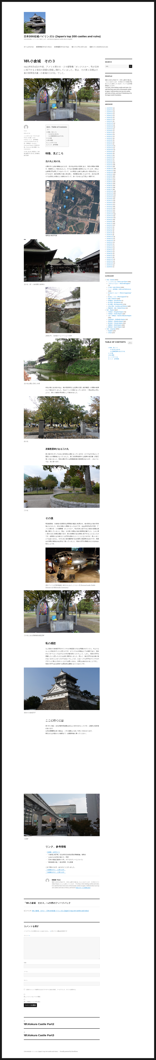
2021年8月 (109, 221)
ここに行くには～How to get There (117, 281)
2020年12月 (110, 236)
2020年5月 (109, 250)
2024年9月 (110, 151)
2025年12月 (110, 123)
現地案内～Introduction (114, 300)
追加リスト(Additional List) (99, 47)
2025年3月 (109, 140)
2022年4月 (109, 206)
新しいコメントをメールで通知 (32, 996)
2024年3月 (109, 163)
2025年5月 (109, 136)
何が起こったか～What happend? (117, 297)
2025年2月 (109, 142)
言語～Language (111, 329)
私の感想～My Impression (115, 304)
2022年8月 (109, 199)
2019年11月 (110, 261)
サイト (26, 980)
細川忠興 (26, 155)
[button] (67, 188)
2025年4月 (109, 138)
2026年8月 (110, 108)
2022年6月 (110, 202)
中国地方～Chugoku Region (115, 312)
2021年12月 (110, 214)
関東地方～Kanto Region (115, 327)
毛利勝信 (37, 153)
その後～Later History (114, 287)
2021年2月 (109, 233)
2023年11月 (110, 170)
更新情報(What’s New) (44, 47)
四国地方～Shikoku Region (115, 321)
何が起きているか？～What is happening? (119, 293)
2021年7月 (109, 223)
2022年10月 (110, 195)
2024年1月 (109, 166)
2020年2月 (109, 255)
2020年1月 (109, 257)
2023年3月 (109, 185)
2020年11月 (110, 238)
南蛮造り (34, 151)
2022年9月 (110, 197)
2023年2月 (109, 187)
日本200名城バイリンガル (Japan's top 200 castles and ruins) (62, 36)
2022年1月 (109, 212)
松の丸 (32, 153)
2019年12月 (110, 259)
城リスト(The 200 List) (79, 47)
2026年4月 (110, 115)
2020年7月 (109, 246)
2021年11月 (110, 216)
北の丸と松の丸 (54, 134)
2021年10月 (110, 217)
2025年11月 (110, 125)
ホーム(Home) (29, 47)
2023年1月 (109, 189)
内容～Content (111, 280)
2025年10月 (110, 127)
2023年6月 (109, 180)
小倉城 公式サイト (53, 852)
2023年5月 (109, 182)
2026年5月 (110, 113)
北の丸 (29, 151)
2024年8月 (109, 153)
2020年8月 (109, 244)
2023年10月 (110, 172)
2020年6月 (110, 248)
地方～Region (110, 310)
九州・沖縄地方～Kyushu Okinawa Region (31, 143)
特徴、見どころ (52, 132)
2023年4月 (109, 183)
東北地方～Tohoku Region (115, 323)
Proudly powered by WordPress (69, 1051)
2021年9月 (109, 219)
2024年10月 (110, 149)
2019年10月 (110, 263)
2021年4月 (109, 229)
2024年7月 (109, 155)
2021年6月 (109, 225)
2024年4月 (109, 161)
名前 (25, 962)
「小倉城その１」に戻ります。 (56, 870)
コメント (27, 935)
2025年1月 (109, 144)
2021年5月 (109, 227)
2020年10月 (110, 240)
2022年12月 (110, 191)
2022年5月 (109, 204)
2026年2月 (110, 119)
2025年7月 (109, 132)
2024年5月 (109, 159)
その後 (50, 138)
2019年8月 (109, 267)
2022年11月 (110, 193)
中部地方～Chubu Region (115, 314)
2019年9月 (109, 265)
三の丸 (25, 151)
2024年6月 (110, 157)
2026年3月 (109, 117)
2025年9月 (110, 129)
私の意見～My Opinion (114, 302)
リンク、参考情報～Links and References (119, 289)
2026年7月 (110, 110)
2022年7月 (109, 200)
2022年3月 (109, 208)
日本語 (36, 145)
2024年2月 (109, 165)
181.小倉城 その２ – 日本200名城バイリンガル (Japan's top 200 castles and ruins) (60, 911)
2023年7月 (109, 178)
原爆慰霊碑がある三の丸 (57, 136)
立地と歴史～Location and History (117, 306)
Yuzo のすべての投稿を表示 (83, 887)
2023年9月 (109, 174)
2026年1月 (109, 121)
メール (26, 971)
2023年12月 (110, 168)
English (110, 331)
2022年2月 (109, 210)
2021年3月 (109, 231)
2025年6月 (110, 134)
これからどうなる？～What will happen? (119, 283)
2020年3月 (109, 253)
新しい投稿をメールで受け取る (32, 1001)
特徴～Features (112, 298)
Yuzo (25, 130)
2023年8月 (109, 176)
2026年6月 (110, 112)
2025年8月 (109, 130)
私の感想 (50, 140)
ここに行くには (52, 142)
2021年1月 (109, 234)
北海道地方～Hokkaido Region (116, 319)
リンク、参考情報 (53, 145)
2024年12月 (110, 146)
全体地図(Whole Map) (61, 47)
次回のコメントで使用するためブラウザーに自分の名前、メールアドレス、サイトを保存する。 (51, 989)
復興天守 (28, 153)
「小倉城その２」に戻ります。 (56, 872)
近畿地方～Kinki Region (114, 325)
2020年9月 (110, 242)
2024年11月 (110, 147)
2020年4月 (109, 251)
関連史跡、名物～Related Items (116, 308)
